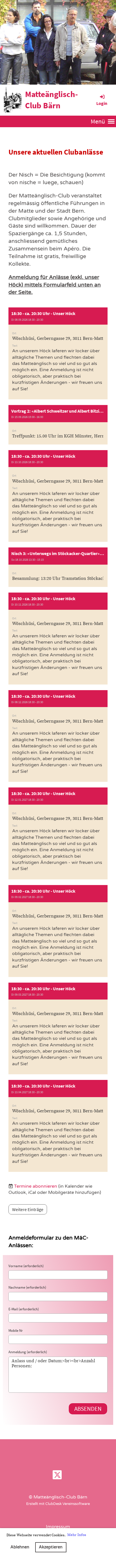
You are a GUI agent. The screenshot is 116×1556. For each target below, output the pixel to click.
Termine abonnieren (35, 1186)
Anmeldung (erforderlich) (27, 1352)
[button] (58, 353)
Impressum (58, 1526)
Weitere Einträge (27, 1209)
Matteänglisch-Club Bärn (51, 100)
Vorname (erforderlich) (26, 1266)
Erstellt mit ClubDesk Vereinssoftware (58, 1504)
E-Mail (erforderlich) (23, 1309)
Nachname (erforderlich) (27, 1287)
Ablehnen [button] (19, 1547)
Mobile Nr (15, 1330)
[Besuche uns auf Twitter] (57, 1476)
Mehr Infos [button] (76, 1535)
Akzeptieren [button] (51, 1547)
